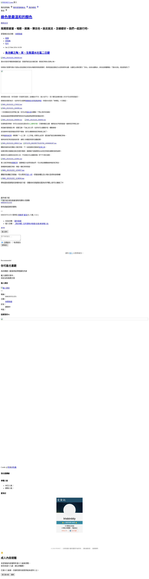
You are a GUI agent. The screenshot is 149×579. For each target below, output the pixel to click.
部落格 (7, 41)
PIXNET (58, 548)
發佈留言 (4, 245)
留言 (25, 215)
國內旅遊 (17, 221)
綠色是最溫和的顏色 (16, 17)
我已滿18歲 (5, 574)
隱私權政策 (86, 548)
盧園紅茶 (15, 163)
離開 (12, 574)
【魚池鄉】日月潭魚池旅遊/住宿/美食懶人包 (31, 224)
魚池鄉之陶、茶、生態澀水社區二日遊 (27, 52)
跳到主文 (4, 23)
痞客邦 (20, 215)
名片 (7, 43)
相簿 (7, 38)
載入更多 (4, 232)
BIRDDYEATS (6, 202)
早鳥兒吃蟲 (12, 467)
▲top (3, 227)
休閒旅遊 (18, 34)
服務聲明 (95, 548)
